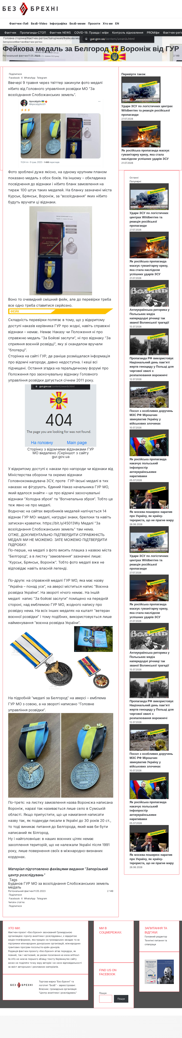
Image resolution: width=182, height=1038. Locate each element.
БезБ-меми (77, 23)
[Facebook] (8, 909)
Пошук (103, 993)
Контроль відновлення (127, 32)
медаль (14, 887)
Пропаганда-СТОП (33, 32)
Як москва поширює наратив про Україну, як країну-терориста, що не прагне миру (152, 516)
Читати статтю (16, 902)
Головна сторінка (14, 38)
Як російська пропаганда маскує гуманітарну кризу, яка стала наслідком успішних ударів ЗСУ (145, 155)
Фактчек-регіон (37, 38)
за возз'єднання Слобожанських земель (73, 883)
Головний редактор (156, 936)
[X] (9, 909)
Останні (134, 177)
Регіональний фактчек (15, 55)
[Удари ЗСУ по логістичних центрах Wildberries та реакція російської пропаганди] (140, 102)
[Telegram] (10, 909)
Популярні (135, 181)
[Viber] (11, 909)
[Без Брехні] (30, 9)
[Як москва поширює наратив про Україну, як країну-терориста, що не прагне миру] (149, 507)
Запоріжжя (55, 38)
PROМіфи (153, 32)
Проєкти (94, 23)
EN (117, 23)
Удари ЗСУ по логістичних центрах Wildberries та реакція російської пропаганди (147, 110)
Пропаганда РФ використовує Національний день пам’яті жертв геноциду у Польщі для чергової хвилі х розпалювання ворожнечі (152, 367)
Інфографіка (58, 23)
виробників (53, 511)
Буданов (15, 883)
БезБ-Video (39, 23)
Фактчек (10, 32)
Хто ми (108, 23)
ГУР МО (30, 883)
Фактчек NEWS (60, 32)
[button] (41, 659)
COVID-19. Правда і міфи (91, 32)
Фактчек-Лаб (18, 23)
